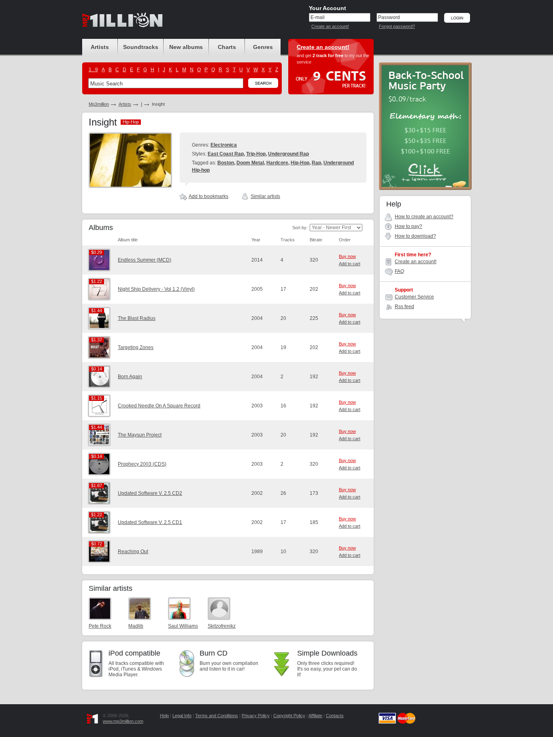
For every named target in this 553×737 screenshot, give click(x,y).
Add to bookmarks (208, 196)
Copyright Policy (289, 715)
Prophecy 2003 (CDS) (142, 464)
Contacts (335, 715)
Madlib (135, 626)
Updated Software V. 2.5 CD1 (150, 522)
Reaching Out (133, 551)
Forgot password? (397, 26)
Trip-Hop (256, 154)
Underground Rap (288, 154)
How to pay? (408, 226)
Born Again (130, 376)
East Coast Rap (226, 154)
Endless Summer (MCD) (144, 260)
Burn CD (214, 653)
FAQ (399, 271)
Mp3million (99, 104)
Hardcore (277, 163)
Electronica (224, 145)
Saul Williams (183, 626)
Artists (125, 104)
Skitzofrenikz (222, 626)
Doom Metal (250, 163)
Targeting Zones (135, 347)
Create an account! (330, 26)
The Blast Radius (136, 318)
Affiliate (315, 715)
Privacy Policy (256, 715)
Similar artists (265, 196)
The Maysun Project (140, 435)
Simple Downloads (327, 653)
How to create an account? (424, 216)
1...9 (93, 69)
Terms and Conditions (216, 715)
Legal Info (181, 715)
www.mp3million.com (123, 721)
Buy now (347, 256)
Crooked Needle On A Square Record (159, 406)
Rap (316, 163)
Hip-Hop (300, 163)
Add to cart (349, 263)
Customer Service (414, 297)
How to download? (415, 236)
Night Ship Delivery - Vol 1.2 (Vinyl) (156, 289)
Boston (225, 163)
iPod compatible (134, 653)
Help (164, 715)
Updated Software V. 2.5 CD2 (150, 493)
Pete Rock (100, 626)
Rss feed (404, 306)
